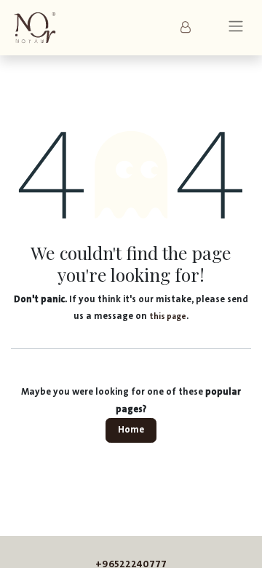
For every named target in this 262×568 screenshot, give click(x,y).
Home (131, 430)
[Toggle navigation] (236, 28)
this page (167, 316)
